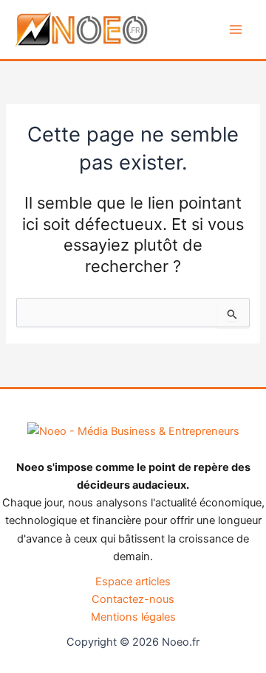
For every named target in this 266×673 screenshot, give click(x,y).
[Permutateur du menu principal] (235, 29)
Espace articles (133, 581)
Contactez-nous (133, 599)
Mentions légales (133, 617)
